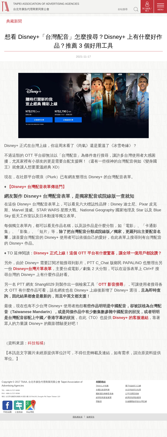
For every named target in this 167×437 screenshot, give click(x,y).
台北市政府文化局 (133, 390)
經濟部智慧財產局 (133, 397)
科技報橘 (35, 343)
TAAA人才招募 (102, 386)
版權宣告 (90, 417)
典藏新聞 (14, 21)
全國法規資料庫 (103, 390)
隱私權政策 (78, 417)
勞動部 (99, 401)
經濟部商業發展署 (104, 397)
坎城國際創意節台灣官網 (136, 401)
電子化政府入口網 (133, 386)
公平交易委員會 (132, 393)
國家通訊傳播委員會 (105, 393)
